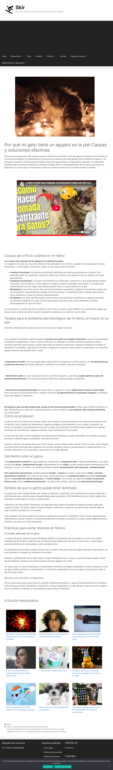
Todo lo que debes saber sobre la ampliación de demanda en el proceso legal (35, 729)
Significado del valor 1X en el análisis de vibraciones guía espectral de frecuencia (36, 731)
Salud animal (42, 727)
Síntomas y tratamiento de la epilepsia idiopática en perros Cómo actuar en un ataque (21, 636)
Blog (29, 56)
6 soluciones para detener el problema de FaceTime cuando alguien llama (18, 673)
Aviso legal (48, 748)
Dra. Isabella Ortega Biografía (13, 748)
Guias (9, 724)
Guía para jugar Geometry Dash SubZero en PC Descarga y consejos (20, 708)
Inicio (4, 56)
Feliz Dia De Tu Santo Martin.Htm (54, 671)
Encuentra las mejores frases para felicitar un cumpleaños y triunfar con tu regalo (86, 673)
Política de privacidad (53, 752)
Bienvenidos (16, 56)
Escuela (63, 56)
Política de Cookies (52, 756)
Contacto (38, 56)
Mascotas (33, 727)
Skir (20, 7)
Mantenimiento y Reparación (13, 63)
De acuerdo (48, 767)
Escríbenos (69, 748)
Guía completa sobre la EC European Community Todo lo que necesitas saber (86, 636)
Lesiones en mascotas (20, 727)
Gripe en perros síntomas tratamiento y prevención (53, 708)
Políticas (50, 56)
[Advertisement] (56, 36)
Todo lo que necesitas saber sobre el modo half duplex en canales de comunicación (86, 709)
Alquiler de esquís (78, 56)
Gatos (9, 727)
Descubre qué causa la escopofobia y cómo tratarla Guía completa (53, 635)
